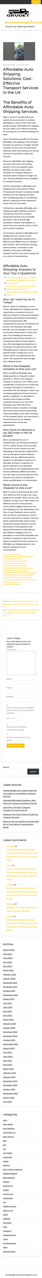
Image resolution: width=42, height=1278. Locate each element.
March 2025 (8, 1020)
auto (5, 1120)
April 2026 (7, 966)
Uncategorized (15, 554)
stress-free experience (17, 579)
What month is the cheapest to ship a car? (22, 293)
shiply (5, 1214)
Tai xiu (9, 865)
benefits (19, 559)
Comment (12, 649)
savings (19, 577)
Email (10, 688)
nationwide (8, 1198)
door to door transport (12, 1169)
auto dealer (8, 1124)
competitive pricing (10, 563)
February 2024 (9, 1073)
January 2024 (9, 1077)
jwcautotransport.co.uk (23, 22)
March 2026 (8, 970)
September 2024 (10, 1044)
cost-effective (8, 566)
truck (5, 1239)
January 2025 (9, 1028)
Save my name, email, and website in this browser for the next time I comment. (20, 710)
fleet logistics (9, 1178)
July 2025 (7, 1003)
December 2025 (10, 983)
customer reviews (20, 566)
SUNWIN (10, 884)
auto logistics (9, 1128)
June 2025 (7, 1007)
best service (8, 1137)
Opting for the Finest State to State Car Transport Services (20, 815)
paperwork (32, 573)
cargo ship (7, 1157)
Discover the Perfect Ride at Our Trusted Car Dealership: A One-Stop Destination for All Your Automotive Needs (22, 854)
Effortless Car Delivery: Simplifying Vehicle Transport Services (21, 909)
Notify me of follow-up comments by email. (17, 728)
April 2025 (7, 1015)
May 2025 (7, 1011)
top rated (7, 1223)
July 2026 (7, 954)
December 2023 (10, 1081)
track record (30, 579)
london (6, 1190)
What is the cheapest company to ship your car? (21, 281)
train (5, 1227)
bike (5, 1141)
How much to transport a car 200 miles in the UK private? (21, 287)
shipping (6, 1219)
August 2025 (8, 999)
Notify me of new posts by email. (18, 738)
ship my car (8, 1210)
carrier (6, 1161)
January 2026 (9, 979)
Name (10, 679)
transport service (9, 582)
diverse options (8, 570)
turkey (18, 582)
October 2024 (9, 1040)
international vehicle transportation (15, 573)
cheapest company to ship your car (15, 561)
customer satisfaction (11, 568)
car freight (7, 1153)
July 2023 (7, 1102)
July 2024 (7, 1052)
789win (9, 916)
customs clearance (26, 568)
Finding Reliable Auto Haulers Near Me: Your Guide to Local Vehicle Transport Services (20, 793)
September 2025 (10, 995)
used (5, 1247)
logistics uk (8, 1186)
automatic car (9, 1132)
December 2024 (10, 1032)
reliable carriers (9, 1206)
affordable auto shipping (25, 556)
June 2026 (8, 958)
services (6, 579)
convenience (21, 563)
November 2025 (10, 987)
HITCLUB (10, 846)
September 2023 (10, 1093)
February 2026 (9, 974)
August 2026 (9, 950)
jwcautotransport (23, 65)
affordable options (9, 559)
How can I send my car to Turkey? (21, 277)
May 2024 (7, 1061)
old (4, 1202)
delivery (6, 1165)
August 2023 (9, 1098)
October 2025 (9, 991)
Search (6, 767)
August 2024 (9, 1048)
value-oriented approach (11, 584)
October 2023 (9, 1089)
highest (6, 1182)
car (4, 1149)
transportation (9, 1235)
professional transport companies (15, 575)
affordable (12, 556)
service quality (27, 577)
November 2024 (10, 1036)
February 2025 (9, 1024)
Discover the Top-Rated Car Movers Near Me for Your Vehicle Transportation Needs (21, 824)
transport (7, 1231)
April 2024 (7, 1065)
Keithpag (10, 904)
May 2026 (7, 962)
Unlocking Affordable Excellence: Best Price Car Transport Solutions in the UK (20, 801)
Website (10, 696)
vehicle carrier (9, 1251)
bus (4, 1145)
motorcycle (8, 1194)
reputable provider (9, 577)
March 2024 (8, 1069)
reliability (30, 575)
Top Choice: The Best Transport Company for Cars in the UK (16, 808)
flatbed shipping (10, 1173)
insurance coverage (21, 570)
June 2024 (8, 1057)
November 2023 (10, 1085)
